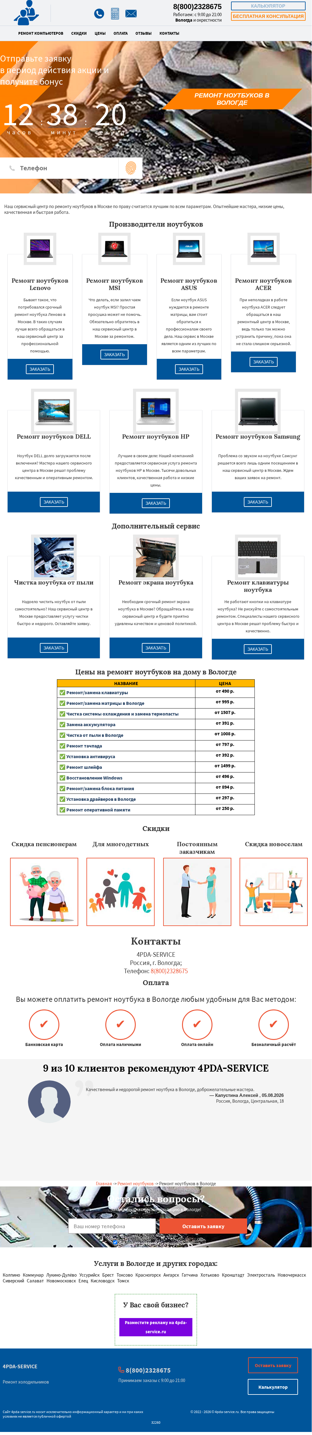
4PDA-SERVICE (20, 1366)
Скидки (79, 33)
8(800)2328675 (197, 6)
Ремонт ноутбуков (135, 1183)
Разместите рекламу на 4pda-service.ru (156, 1327)
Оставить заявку (273, 1365)
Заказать (40, 369)
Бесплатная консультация (268, 16)
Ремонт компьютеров (40, 33)
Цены (100, 33)
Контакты (169, 33)
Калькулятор (268, 6)
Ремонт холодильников (26, 1382)
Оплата (121, 33)
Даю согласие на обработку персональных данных (159, 1243)
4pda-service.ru (23, 1411)
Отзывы (143, 33)
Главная (104, 1183)
